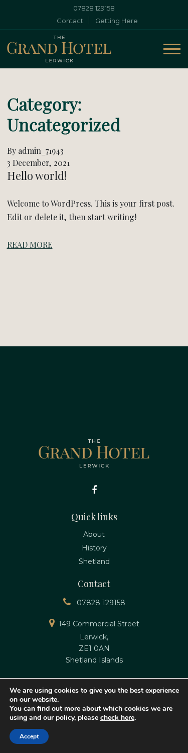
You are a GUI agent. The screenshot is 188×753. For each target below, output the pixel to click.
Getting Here (116, 21)
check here (117, 717)
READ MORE (30, 244)
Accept (29, 736)
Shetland (94, 561)
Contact (70, 21)
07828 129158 (94, 8)
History (94, 547)
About (94, 534)
